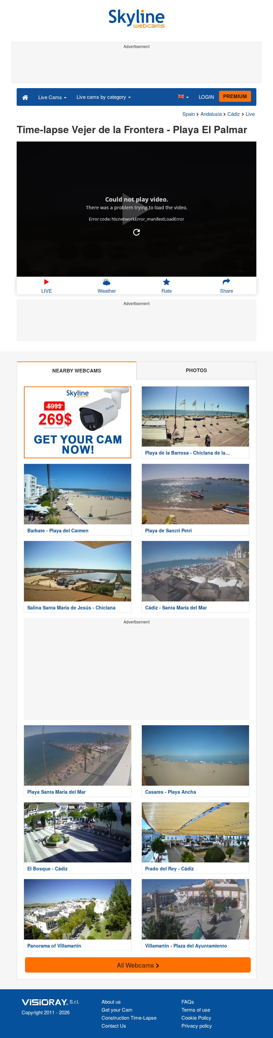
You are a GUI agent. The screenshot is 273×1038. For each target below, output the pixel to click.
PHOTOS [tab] (196, 370)
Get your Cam (117, 1009)
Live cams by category (102, 96)
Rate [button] (166, 290)
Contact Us (114, 1025)
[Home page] (25, 96)
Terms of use (195, 1009)
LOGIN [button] (206, 96)
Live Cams (50, 96)
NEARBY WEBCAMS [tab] (76, 370)
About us (111, 1001)
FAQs (187, 1001)
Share (226, 290)
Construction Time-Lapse (129, 1017)
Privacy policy (196, 1025)
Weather (107, 290)
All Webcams (136, 964)
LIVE (46, 290)
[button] (183, 96)
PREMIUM (235, 96)
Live (250, 113)
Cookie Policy (196, 1017)
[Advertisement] (136, 66)
